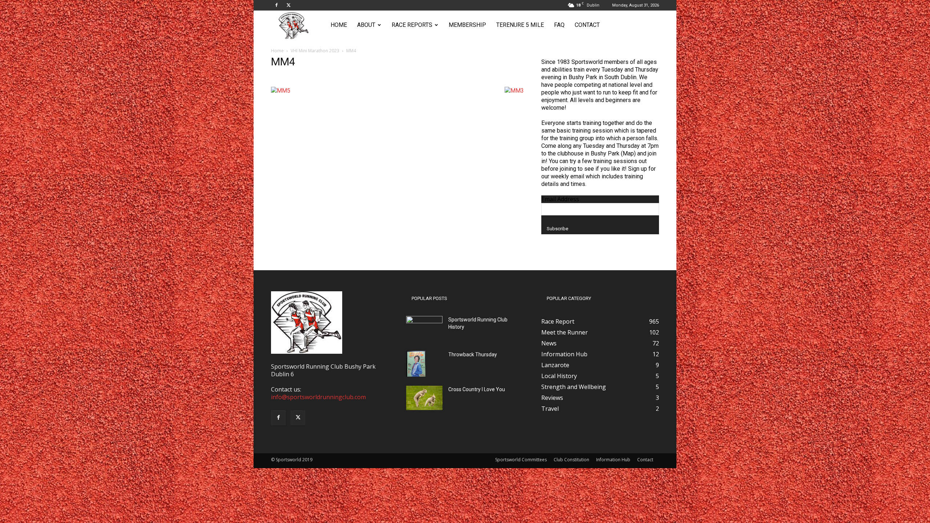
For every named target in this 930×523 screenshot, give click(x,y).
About (366, 24)
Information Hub (613, 460)
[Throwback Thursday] (415, 364)
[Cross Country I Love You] (424, 398)
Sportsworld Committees (521, 460)
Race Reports (412, 24)
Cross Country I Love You (476, 389)
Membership (467, 24)
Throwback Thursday (472, 354)
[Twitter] (288, 5)
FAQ (559, 24)
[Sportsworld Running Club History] (424, 321)
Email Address (560, 199)
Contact (587, 24)
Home (339, 24)
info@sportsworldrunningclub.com (318, 397)
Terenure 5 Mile (520, 24)
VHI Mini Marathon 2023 (315, 51)
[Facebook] (276, 5)
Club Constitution (571, 460)
